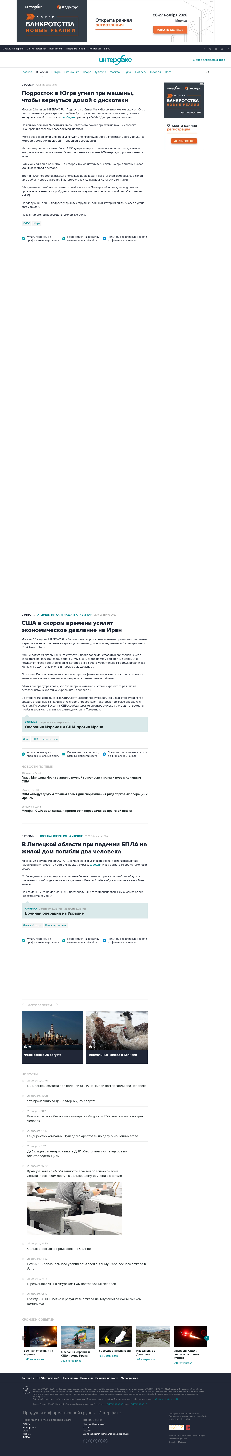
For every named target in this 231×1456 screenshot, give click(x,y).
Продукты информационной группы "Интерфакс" (72, 1413)
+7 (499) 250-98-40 (114, 1404)
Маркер (27, 1434)
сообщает (68, 117)
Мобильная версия (13, 48)
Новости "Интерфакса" (94, 1424)
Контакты (28, 1378)
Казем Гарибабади (52, 487)
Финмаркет (95, 48)
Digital (127, 72)
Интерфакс (115, 60)
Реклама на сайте (106, 1378)
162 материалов (145, 1359)
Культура (100, 72)
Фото (168, 72)
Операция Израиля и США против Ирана (64, 268)
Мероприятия (129, 1378)
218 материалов (183, 1363)
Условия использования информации (187, 1435)
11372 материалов (34, 1359)
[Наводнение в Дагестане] (153, 1346)
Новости (140, 72)
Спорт (87, 72)
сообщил (95, 864)
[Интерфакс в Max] (105, 1441)
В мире (56, 72)
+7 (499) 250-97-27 (138, 1404)
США (26, 487)
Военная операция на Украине (61, 836)
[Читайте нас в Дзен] (85, 1441)
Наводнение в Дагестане (145, 1352)
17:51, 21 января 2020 (46, 85)
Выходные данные (178, 1439)
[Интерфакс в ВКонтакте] (95, 1441)
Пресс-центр (70, 1378)
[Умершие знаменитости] (115, 1346)
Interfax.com (55, 48)
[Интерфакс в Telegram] (90, 1441)
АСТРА (26, 1437)
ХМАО (26, 223)
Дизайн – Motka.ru (177, 1442)
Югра (36, 223)
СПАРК (26, 1424)
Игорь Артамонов (55, 925)
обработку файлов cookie (167, 1399)
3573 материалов (71, 1360)
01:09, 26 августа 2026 (105, 268)
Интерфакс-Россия (75, 48)
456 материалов (108, 1355)
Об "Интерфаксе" (36, 48)
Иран (35, 487)
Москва (115, 72)
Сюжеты (155, 72)
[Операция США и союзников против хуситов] (190, 1346)
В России (42, 72)
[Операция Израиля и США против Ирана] (78, 1347)
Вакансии (86, 1378)
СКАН (86, 1427)
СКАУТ (26, 1430)
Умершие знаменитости (115, 1350)
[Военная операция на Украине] (40, 1346)
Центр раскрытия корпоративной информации (106, 1434)
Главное (27, 72)
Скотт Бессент (50, 739)
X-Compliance (29, 1427)
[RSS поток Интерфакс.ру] (100, 1441)
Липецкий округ (32, 925)
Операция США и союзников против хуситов (186, 1354)
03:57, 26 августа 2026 (96, 836)
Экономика (71, 72)
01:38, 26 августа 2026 (105, 615)
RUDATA (87, 1430)
